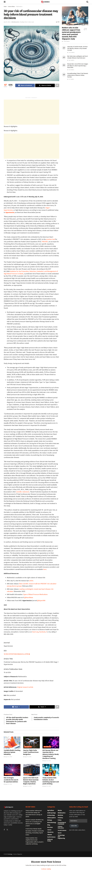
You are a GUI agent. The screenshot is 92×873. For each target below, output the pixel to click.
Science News (11, 6)
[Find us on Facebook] (4, 830)
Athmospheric (51, 817)
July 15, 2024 (7, 22)
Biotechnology (51, 822)
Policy (59, 820)
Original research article (25, 687)
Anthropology (51, 813)
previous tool (50, 239)
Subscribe (74, 826)
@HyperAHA (41, 600)
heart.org (35, 632)
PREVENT (45, 241)
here (44, 569)
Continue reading (46, 869)
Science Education (61, 827)
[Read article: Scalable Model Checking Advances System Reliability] (12, 742)
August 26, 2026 (8, 756)
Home (5, 6)
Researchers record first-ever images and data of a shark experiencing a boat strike (77, 65)
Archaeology (51, 815)
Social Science (62, 830)
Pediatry (60, 817)
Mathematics (19, 6)
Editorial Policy (50, 840)
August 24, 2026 (27, 786)
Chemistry (50, 832)
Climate (49, 834)
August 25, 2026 (27, 756)
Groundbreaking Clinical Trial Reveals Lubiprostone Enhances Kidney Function (77, 75)
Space (59, 833)
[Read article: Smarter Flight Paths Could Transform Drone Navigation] (31, 742)
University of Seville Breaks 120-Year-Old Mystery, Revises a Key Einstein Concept (77, 48)
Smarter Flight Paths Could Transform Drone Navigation (31, 752)
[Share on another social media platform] (57, 85)
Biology (49, 820)
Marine (60, 810)
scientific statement (22, 492)
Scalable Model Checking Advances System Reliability (12, 752)
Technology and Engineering (61, 836)
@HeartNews (28, 597)
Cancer (49, 830)
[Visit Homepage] (46, 2)
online (31, 581)
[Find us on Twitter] (7, 830)
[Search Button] (87, 2)
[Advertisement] (31, 93)
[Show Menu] (4, 2)
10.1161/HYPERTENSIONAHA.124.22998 (16, 654)
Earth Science (51, 837)
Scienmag (9, 854)
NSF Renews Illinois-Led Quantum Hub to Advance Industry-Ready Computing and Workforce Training (50, 754)
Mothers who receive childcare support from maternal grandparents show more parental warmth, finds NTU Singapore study (71, 33)
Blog (48, 825)
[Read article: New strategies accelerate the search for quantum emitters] (12, 770)
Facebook (42, 632)
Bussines (50, 827)
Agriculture (50, 810)
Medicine (60, 815)
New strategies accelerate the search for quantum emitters (11, 780)
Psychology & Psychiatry (62, 823)
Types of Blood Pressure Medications (35, 594)
